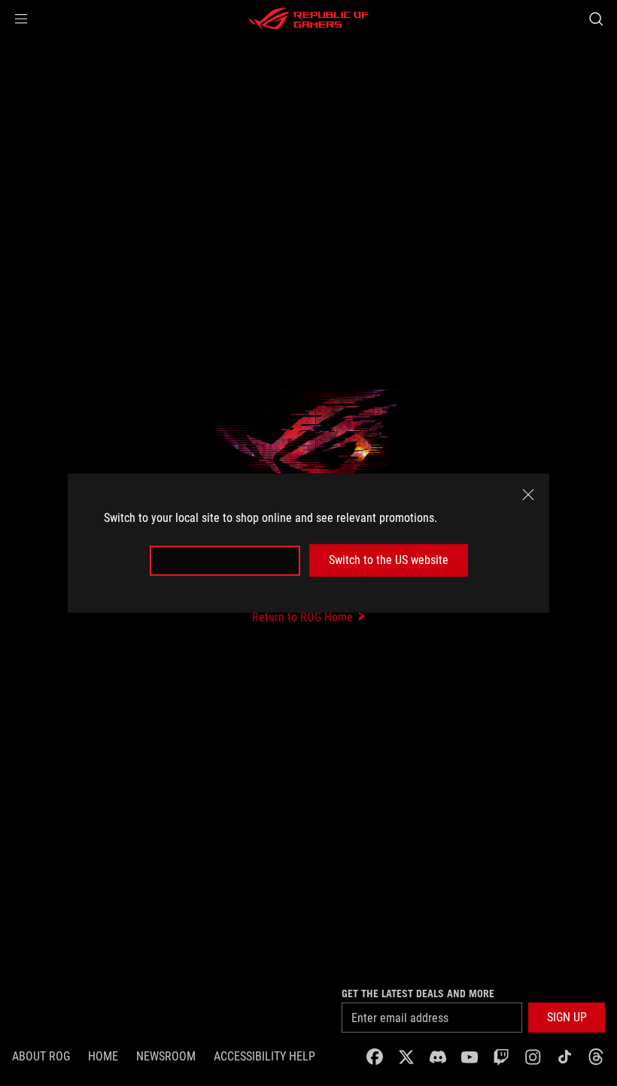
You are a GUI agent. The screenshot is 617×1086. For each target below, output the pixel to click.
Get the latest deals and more (418, 993)
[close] (528, 495)
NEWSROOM (166, 1056)
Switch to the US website (388, 560)
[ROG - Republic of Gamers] (308, 19)
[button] (21, 19)
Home (103, 1056)
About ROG (41, 1056)
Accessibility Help (264, 1056)
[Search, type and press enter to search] (596, 19)
